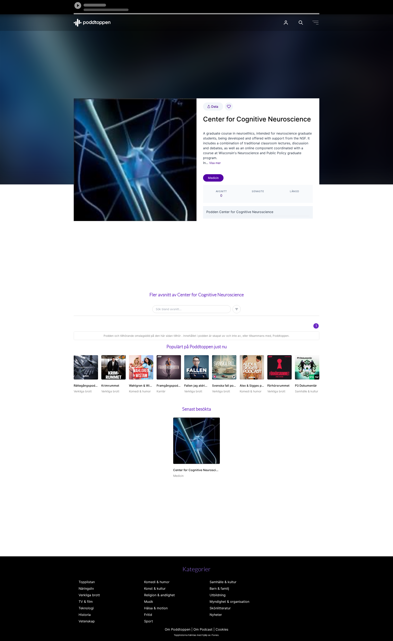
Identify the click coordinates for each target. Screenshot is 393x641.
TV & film (86, 601)
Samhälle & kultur (223, 582)
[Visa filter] (237, 309)
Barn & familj (219, 588)
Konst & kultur (155, 588)
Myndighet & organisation (229, 601)
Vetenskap (87, 621)
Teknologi (86, 608)
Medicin (213, 178)
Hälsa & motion (156, 608)
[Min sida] (286, 22)
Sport (148, 621)
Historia (85, 615)
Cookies (222, 629)
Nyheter (216, 615)
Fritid (148, 615)
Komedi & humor (156, 582)
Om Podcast (202, 629)
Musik (148, 601)
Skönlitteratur (220, 608)
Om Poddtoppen (177, 629)
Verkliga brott (89, 595)
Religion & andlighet (159, 595)
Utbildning (218, 595)
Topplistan (87, 582)
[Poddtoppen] (92, 23)
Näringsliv (86, 588)
